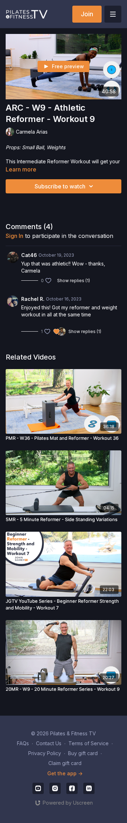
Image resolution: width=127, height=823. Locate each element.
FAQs (23, 743)
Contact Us (48, 743)
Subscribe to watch (60, 186)
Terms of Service (88, 743)
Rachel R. (32, 299)
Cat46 (29, 255)
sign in (14, 235)
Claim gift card (64, 763)
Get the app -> (65, 773)
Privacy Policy (44, 753)
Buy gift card (83, 753)
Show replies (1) (73, 280)
